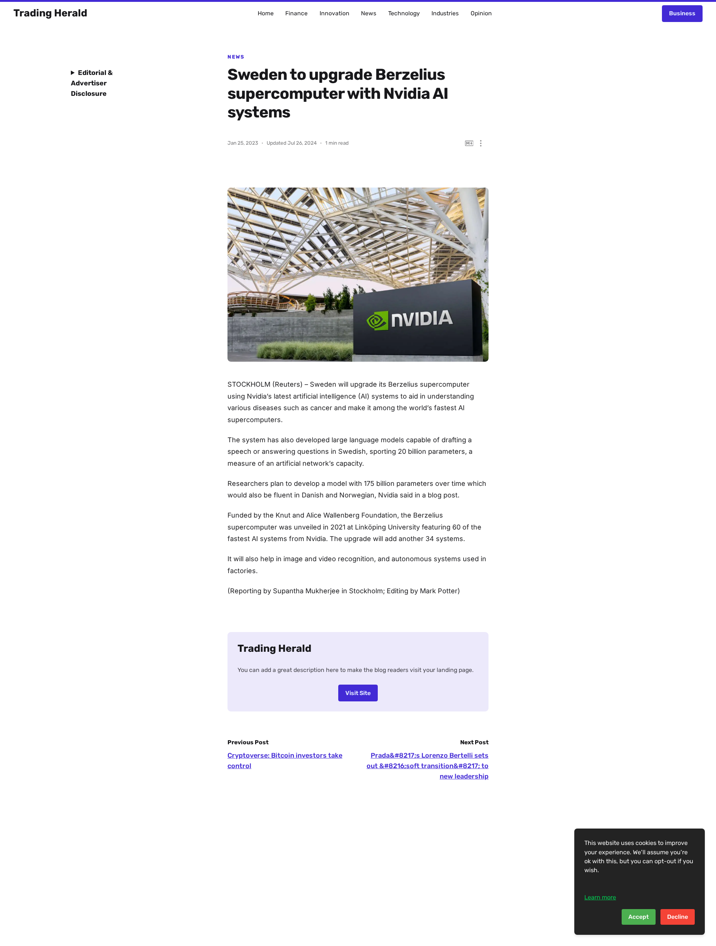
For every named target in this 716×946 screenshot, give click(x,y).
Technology (404, 13)
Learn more (600, 897)
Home (266, 13)
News (368, 13)
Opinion (481, 13)
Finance (296, 13)
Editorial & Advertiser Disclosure (92, 83)
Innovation (334, 13)
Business (682, 13)
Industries (445, 13)
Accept (638, 916)
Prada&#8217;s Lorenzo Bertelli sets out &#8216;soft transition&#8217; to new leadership (428, 765)
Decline (677, 916)
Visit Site (358, 693)
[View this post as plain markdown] (469, 143)
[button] (481, 143)
